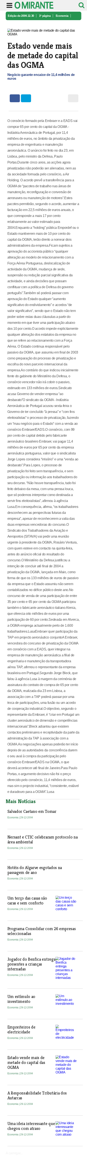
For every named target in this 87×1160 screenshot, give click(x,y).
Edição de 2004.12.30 (21, 15)
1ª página (45, 15)
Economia (62, 15)
